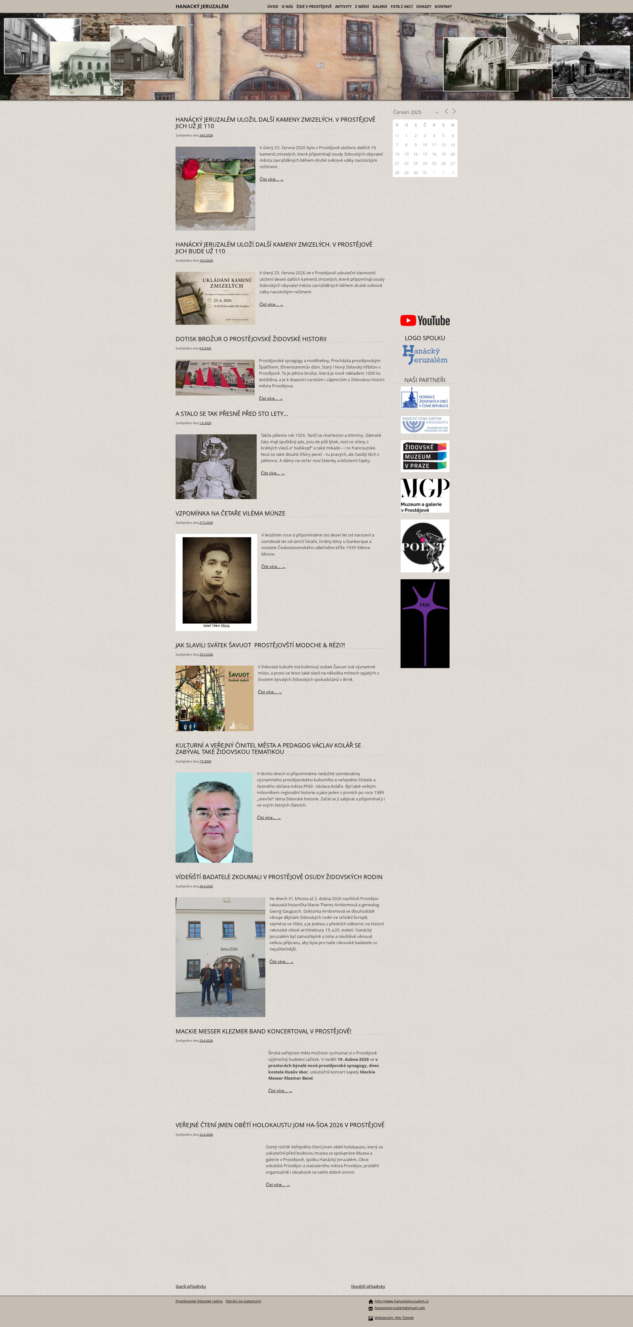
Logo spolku (425, 338)
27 (453, 163)
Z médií (362, 6)
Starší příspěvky (191, 1286)
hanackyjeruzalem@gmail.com (400, 1307)
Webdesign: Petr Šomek (394, 1317)
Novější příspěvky (368, 1286)
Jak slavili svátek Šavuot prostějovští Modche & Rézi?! (260, 645)
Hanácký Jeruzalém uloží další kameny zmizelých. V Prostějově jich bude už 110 (274, 247)
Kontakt (443, 6)
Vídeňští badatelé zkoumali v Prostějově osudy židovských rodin (279, 877)
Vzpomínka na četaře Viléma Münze (230, 513)
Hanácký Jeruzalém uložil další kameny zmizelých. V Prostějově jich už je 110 (275, 122)
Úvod (272, 6)
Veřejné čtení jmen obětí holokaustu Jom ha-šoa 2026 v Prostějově (280, 1125)
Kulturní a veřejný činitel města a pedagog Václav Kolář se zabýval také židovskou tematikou (268, 748)
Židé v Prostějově (314, 6)
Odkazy (423, 6)
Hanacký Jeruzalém (202, 6)
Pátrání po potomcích (243, 1301)
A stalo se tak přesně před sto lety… (232, 413)
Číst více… (280, 179)
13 (453, 144)
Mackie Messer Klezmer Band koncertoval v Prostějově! (263, 1031)
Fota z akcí (402, 6)
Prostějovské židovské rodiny (199, 1301)
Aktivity (343, 6)
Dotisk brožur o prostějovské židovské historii (251, 339)
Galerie (379, 6)
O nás (287, 6)
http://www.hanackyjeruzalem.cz (402, 1301)
